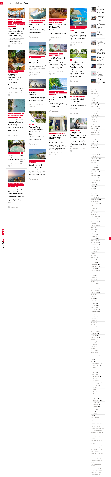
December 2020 (94, 197)
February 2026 (94, 89)
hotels (102, 453)
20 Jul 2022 (72, 111)
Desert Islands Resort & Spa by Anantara (96, 446)
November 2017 (94, 266)
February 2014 (94, 350)
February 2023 (94, 149)
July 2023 (93, 139)
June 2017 (93, 275)
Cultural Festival (10, 21)
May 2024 (93, 121)
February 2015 (94, 328)
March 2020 (93, 214)
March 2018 (93, 259)
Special (23, 24)
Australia (93, 438)
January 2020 (94, 218)
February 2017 (94, 283)
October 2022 (94, 156)
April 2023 (93, 145)
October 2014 (94, 335)
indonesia (93, 455)
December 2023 (94, 130)
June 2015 (93, 320)
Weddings (95, 406)
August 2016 (93, 294)
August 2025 (94, 97)
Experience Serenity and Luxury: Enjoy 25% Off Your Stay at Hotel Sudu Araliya (16, 32)
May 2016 (93, 300)
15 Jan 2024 (51, 37)
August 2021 (93, 182)
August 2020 (94, 205)
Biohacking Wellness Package (37, 25)
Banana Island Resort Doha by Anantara (96, 441)
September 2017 (94, 270)
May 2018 (93, 255)
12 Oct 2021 (10, 163)
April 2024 (93, 123)
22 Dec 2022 (10, 133)
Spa (15, 24)
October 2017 (94, 268)
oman (102, 460)
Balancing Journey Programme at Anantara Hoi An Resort (77, 65)
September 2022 (94, 158)
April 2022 (93, 167)
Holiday (92, 451)
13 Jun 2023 (10, 92)
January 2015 (94, 329)
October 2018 (94, 246)
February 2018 (94, 261)
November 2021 (94, 177)
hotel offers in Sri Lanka (95, 453)
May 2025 (93, 98)
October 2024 (94, 111)
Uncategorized (94, 417)
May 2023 (93, 143)
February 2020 (94, 216)
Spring (94, 387)
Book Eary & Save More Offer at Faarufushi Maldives (16, 191)
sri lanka (92, 470)
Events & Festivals (19, 21)
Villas (12, 26)
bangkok (93, 443)
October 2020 (94, 201)
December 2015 (94, 309)
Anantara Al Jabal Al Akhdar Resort (97, 428)
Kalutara (97, 455)
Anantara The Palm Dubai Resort (97, 436)
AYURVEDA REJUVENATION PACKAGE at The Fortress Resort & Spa (15, 80)
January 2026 (94, 91)
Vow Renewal (96, 404)
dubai (99, 447)
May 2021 (93, 188)
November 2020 (94, 199)
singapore (93, 468)
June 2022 (93, 164)
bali (96, 438)
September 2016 (94, 292)
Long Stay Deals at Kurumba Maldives (15, 120)
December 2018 (94, 242)
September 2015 (94, 315)
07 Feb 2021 (51, 152)
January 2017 (94, 285)
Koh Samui (102, 455)
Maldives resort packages (95, 460)
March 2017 (93, 281)
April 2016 (93, 301)
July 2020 (93, 206)
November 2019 (94, 221)
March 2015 (93, 326)
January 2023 (94, 151)
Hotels (14, 22)
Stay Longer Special (99, 470)
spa (96, 468)
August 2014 (93, 339)
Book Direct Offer (77, 32)
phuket (92, 462)
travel (96, 472)
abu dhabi (93, 423)
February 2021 (94, 193)
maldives (93, 458)
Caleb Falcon (13, 94)
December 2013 (94, 354)
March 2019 (93, 236)
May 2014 (93, 344)
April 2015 (93, 324)
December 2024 (94, 108)
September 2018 (94, 247)
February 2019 (94, 238)
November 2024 (94, 110)
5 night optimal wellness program (57, 59)
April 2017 (93, 279)
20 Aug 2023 (72, 42)
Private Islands (40, 20)
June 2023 (93, 141)
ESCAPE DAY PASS (15, 155)
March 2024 (93, 124)
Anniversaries (16, 19)
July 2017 (93, 274)
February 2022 (94, 171)
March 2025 (93, 102)
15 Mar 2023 (31, 72)
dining (92, 447)
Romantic (12, 24)
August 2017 (93, 272)
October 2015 (94, 313)
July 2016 (93, 296)
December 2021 (94, 175)
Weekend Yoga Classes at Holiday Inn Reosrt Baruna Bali (36, 130)
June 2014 (93, 342)
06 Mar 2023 (51, 71)
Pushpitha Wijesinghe (35, 37)
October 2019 (94, 223)
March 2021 (93, 192)
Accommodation (10, 19)
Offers (24, 22)
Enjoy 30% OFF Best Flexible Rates (97, 449)
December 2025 (94, 93)
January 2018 (94, 262)
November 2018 (94, 244)
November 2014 (94, 333)
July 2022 (93, 162)
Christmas (95, 380)
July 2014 (93, 341)
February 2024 (94, 126)
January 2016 (94, 307)
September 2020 (94, 203)
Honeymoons (10, 22)
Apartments (57, 19)
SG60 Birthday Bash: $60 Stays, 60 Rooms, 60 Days (100, 74)
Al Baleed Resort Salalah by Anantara (97, 426)
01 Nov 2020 (72, 148)
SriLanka (99, 468)
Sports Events (52, 94)
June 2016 (93, 298)
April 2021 (93, 190)
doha (96, 447)
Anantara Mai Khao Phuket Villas (97, 432)
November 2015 (94, 311)
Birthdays (20, 19)
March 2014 (93, 348)
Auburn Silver (13, 46)
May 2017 (93, 277)
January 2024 (94, 128)
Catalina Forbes (54, 39)
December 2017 (94, 264)
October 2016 (94, 290)
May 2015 (93, 322)
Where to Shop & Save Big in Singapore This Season (100, 59)
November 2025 (94, 95)
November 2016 (94, 288)
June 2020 (93, 208)
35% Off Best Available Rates (58, 98)
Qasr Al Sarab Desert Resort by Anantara (96, 465)
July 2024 (93, 117)
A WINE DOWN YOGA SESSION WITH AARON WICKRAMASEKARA (57, 139)
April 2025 (93, 100)
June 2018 (93, 253)
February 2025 (94, 104)
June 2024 (93, 119)
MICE (93, 393)
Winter (94, 391)
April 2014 (93, 346)
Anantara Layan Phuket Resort (96, 430)
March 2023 (93, 147)
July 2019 (93, 229)
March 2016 (93, 303)
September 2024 (94, 113)
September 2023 (94, 136)
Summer (9, 26)
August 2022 (94, 160)
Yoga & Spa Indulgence (33, 61)
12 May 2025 (10, 43)
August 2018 (93, 249)
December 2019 (94, 220)
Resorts (9, 24)
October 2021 (94, 179)
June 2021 (93, 186)
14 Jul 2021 (31, 142)
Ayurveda (30, 20)
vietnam (100, 472)
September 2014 (94, 337)
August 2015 (93, 316)
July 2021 (93, 184)
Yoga (14, 26)
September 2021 (94, 180)
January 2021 (94, 195)
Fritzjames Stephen (55, 111)
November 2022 (94, 154)
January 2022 (94, 173)
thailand (92, 472)
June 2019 (93, 231)
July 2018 (93, 251)
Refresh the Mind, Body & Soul (36, 93)
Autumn (95, 378)
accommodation (99, 423)
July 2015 (93, 318)
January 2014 (94, 352)
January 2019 (94, 240)
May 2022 (93, 165)
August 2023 (94, 138)
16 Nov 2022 (31, 104)
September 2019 (94, 225)
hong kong (97, 451)
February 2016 (94, 305)
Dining (15, 21)
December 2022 (94, 152)
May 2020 (93, 210)
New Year (17, 22)
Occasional (20, 22)
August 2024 (94, 115)
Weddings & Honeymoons (95, 474)
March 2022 (93, 169)
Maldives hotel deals (99, 458)
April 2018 (93, 257)
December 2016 (94, 287)
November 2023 (94, 132)
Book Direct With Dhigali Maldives (35, 166)
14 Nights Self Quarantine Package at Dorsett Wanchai (78, 135)
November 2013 (94, 356)
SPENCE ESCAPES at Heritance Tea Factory (57, 27)
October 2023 (94, 134)
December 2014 (94, 331)
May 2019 (93, 233)
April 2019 (93, 234)
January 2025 (94, 106)
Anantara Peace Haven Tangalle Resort (97, 434)
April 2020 (93, 212)
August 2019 (93, 227)
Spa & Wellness (19, 24)
